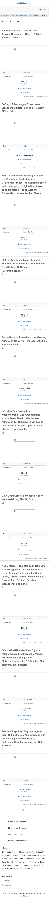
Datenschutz (6, 885)
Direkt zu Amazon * (24, 92)
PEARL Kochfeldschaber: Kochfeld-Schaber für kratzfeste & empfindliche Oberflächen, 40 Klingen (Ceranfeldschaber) (23, 265)
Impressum (6, 880)
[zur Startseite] (24, 3)
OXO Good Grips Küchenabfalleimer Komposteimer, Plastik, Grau (22, 497)
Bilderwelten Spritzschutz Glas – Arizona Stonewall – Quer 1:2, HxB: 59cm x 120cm (22, 34)
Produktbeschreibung (24, 88)
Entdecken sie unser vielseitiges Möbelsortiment (17, 15)
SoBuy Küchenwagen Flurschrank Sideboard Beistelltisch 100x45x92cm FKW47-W (23, 107)
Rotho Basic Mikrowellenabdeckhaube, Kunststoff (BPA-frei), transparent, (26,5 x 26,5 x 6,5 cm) (24, 340)
